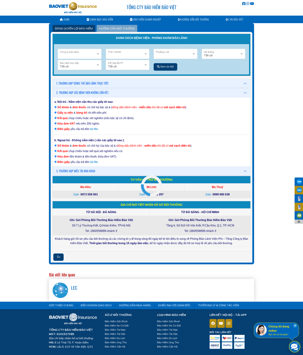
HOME (66, 19)
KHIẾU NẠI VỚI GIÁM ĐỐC (174, 305)
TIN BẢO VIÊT (236, 19)
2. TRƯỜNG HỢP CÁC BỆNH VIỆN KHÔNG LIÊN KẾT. (82, 93)
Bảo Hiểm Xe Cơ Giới (117, 325)
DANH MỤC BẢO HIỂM (101, 19)
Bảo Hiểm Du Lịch (115, 338)
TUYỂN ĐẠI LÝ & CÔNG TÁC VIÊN (218, 305)
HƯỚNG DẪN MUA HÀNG (135, 305)
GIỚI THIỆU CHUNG (61, 305)
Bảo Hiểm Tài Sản (115, 334)
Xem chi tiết (167, 66)
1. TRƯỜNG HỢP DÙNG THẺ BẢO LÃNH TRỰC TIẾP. (82, 83)
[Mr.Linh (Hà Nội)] (299, 182)
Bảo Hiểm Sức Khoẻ (116, 321)
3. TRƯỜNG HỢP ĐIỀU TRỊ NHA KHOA (75, 171)
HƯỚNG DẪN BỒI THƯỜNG (195, 19)
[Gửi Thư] (299, 215)
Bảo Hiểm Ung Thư (116, 342)
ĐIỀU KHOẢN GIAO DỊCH (96, 305)
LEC (74, 287)
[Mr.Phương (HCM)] (299, 190)
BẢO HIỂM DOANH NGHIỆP (147, 19)
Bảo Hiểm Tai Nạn (115, 329)
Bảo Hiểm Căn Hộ (115, 346)
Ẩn (58, 257)
